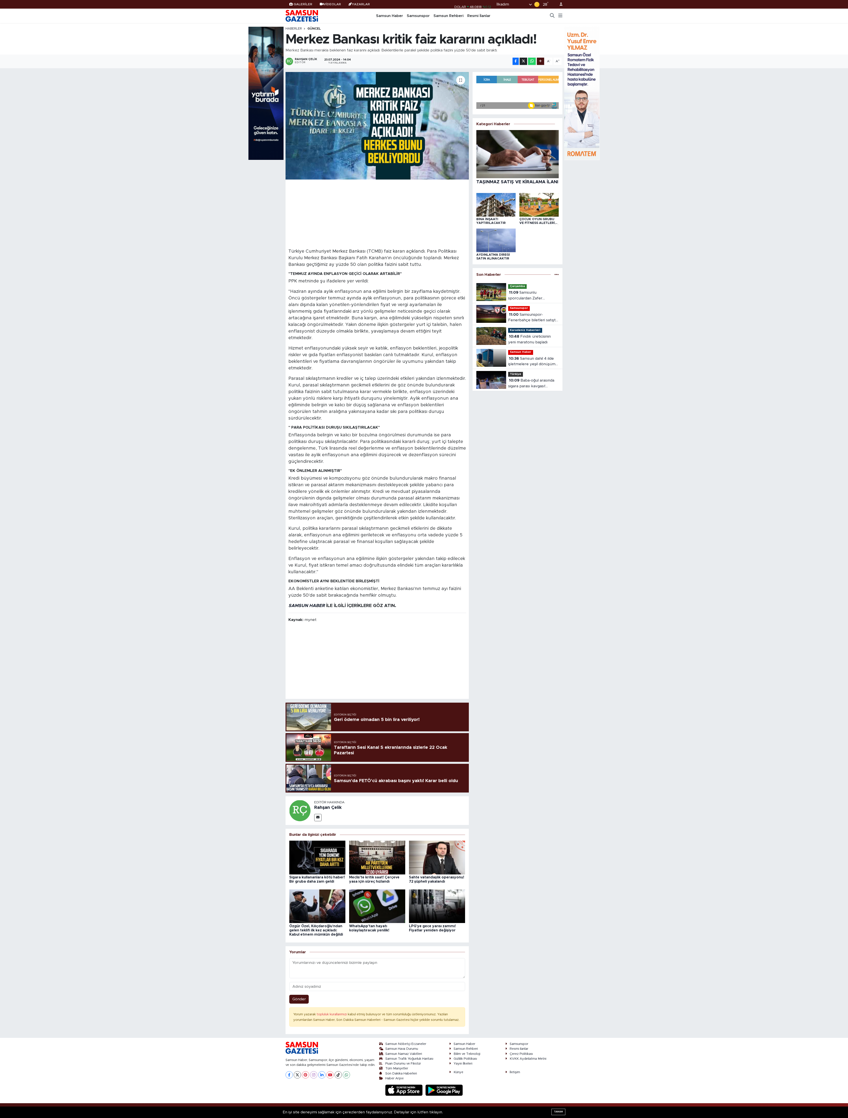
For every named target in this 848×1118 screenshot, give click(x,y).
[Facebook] (289, 1074)
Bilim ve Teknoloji (467, 1054)
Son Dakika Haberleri (401, 1073)
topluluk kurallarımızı (332, 1014)
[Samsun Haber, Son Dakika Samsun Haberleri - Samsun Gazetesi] (302, 15)
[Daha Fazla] (540, 61)
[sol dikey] (266, 93)
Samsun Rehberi (448, 16)
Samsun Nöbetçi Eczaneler (405, 1044)
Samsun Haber (389, 16)
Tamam (558, 1111)
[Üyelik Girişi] (559, 4)
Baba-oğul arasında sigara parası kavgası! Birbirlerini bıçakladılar (531, 383)
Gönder (299, 999)
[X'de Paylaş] (523, 61)
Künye (458, 1072)
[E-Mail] (318, 817)
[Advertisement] (377, 213)
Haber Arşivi (394, 1078)
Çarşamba (517, 286)
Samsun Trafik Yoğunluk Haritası (409, 1058)
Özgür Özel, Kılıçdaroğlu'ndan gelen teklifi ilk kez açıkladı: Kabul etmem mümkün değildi (316, 930)
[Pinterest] (305, 1074)
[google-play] (444, 1090)
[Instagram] (313, 1074)
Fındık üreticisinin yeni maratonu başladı (529, 339)
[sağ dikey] (582, 93)
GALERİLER (302, 4)
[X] (297, 1074)
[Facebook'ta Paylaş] (516, 61)
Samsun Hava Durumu (401, 1048)
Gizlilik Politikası (465, 1058)
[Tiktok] (338, 1074)
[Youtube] (330, 1074)
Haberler (294, 28)
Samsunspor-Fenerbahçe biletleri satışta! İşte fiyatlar (533, 318)
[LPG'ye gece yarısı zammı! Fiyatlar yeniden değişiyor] (437, 906)
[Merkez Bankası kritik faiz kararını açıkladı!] (377, 126)
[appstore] (404, 1090)
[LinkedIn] (322, 1074)
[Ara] (552, 16)
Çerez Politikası (521, 1054)
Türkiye (515, 374)
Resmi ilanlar (519, 1048)
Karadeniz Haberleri (525, 330)
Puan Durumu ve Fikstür (403, 1063)
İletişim (515, 1072)
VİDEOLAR (332, 4)
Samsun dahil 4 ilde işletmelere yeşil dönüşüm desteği (531, 362)
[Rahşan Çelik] (299, 810)
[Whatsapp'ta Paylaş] (532, 61)
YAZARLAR (361, 4)
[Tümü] (557, 274)
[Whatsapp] (346, 1074)
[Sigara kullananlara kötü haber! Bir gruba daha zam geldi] (317, 857)
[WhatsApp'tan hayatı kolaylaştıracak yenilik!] (377, 906)
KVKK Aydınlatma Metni (528, 1058)
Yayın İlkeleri (463, 1063)
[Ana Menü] (560, 16)
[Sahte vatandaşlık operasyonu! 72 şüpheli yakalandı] (437, 857)
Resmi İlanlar (478, 16)
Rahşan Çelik (328, 807)
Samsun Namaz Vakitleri (403, 1054)
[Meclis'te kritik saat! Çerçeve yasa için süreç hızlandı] (377, 857)
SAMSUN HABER (306, 605)
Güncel (314, 28)
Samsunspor (418, 16)
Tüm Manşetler (396, 1068)
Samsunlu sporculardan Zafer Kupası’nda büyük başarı (529, 296)
